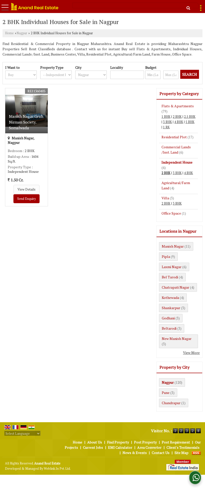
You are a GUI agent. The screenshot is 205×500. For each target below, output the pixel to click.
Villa (165, 198)
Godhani (168, 318)
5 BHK (190, 122)
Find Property (118, 442)
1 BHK (166, 117)
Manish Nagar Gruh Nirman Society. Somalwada (26, 122)
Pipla (166, 256)
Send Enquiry (26, 199)
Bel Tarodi (170, 277)
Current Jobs (93, 447)
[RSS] (196, 452)
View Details (27, 189)
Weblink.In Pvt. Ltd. (57, 468)
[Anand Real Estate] (34, 7)
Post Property (145, 442)
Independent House (177, 162)
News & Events (134, 452)
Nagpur (21, 33)
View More (191, 352)
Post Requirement (176, 442)
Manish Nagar (173, 246)
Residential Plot (174, 137)
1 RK (166, 127)
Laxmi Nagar (172, 266)
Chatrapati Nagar (175, 287)
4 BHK (178, 122)
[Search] (188, 8)
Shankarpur (171, 307)
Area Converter (149, 447)
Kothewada (170, 297)
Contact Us (161, 452)
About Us (94, 442)
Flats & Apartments (178, 106)
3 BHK (167, 122)
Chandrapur (171, 402)
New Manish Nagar (177, 338)
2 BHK (177, 117)
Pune (166, 392)
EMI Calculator (120, 447)
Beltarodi (169, 328)
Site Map (181, 452)
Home (9, 33)
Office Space (171, 213)
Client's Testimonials (183, 447)
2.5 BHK (190, 117)
